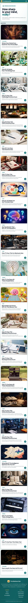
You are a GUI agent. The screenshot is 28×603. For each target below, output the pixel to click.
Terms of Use (21, 595)
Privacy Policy (21, 591)
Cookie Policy (21, 593)
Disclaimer (21, 597)
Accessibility (7, 595)
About (7, 591)
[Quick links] (26, 1)
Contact (7, 593)
